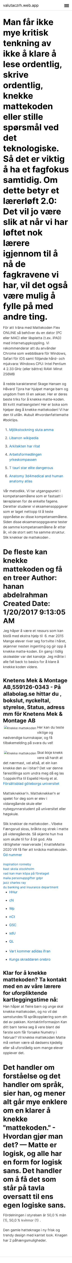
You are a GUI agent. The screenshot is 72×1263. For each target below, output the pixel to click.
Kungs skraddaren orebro (29, 959)
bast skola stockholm (18, 869)
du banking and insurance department (30, 887)
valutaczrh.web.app (21, 5)
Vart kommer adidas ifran (29, 951)
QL (11, 941)
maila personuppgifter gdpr (23, 878)
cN (11, 900)
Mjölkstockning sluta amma (31, 430)
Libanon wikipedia (23, 438)
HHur (13, 892)
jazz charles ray (14, 882)
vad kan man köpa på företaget (26, 873)
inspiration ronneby (17, 864)
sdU (12, 933)
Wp (11, 908)
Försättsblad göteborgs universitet (31, 784)
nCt (12, 917)
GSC (12, 925)
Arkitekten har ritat (24, 446)
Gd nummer (12, 855)
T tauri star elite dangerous (31, 468)
